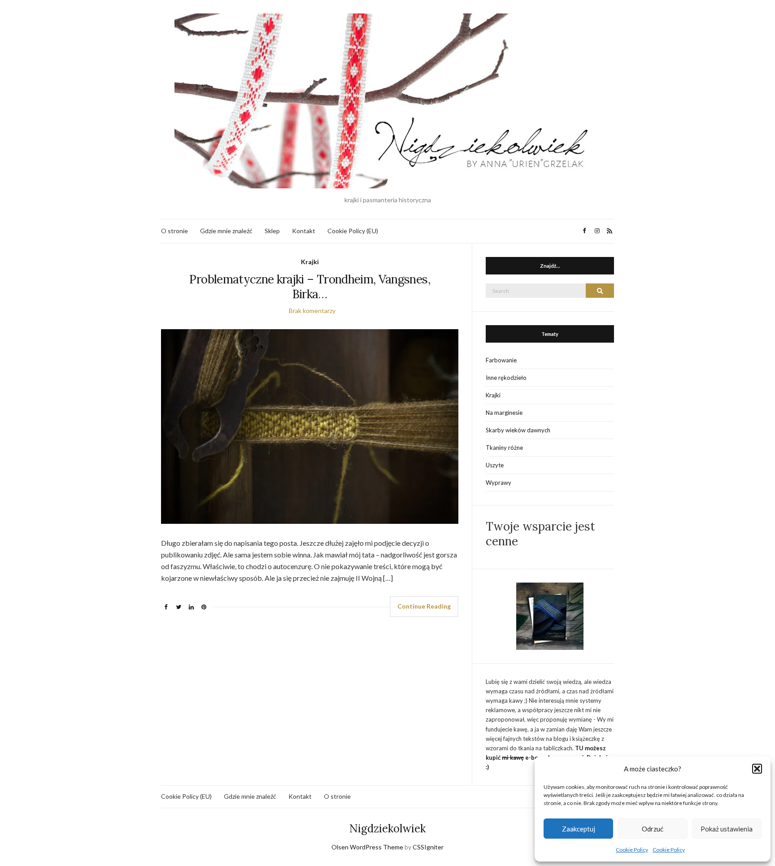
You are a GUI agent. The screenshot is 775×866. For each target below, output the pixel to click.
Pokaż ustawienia (727, 829)
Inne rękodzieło (506, 377)
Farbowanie (501, 360)
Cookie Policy (632, 849)
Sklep (272, 231)
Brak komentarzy (312, 310)
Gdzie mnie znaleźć (226, 231)
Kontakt (303, 231)
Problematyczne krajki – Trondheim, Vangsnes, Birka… (309, 286)
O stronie (174, 231)
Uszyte (495, 465)
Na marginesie (504, 412)
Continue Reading (424, 606)
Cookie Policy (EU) (352, 231)
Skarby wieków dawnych (518, 430)
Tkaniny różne (504, 447)
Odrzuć (652, 829)
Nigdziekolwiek (387, 829)
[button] (757, 768)
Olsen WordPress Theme (367, 847)
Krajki (310, 261)
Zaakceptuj (578, 829)
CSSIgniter (428, 847)
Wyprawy (498, 482)
